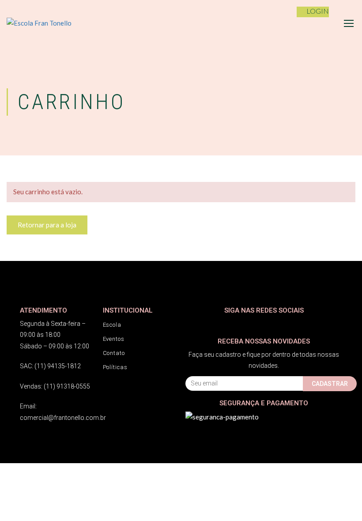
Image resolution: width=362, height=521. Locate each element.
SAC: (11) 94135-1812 (50, 366)
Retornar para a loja (47, 225)
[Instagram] (208, 323)
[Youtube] (226, 323)
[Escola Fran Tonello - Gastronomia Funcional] (51, 23)
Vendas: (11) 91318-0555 (55, 386)
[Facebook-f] (190, 323)
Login (317, 11)
